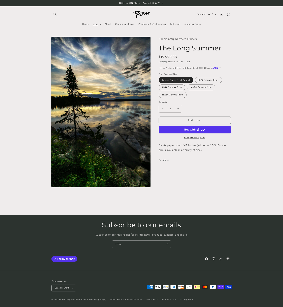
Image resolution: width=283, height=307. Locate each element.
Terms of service (168, 299)
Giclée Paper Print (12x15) (176, 80)
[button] (55, 14)
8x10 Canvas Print (208, 80)
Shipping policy (186, 299)
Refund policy (116, 299)
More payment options (194, 137)
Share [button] (165, 160)
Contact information (133, 299)
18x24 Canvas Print (172, 94)
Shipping (163, 62)
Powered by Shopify (98, 299)
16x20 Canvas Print (201, 87)
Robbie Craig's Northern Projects (73, 299)
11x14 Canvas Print (172, 87)
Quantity (163, 102)
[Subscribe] (167, 244)
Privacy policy (152, 299)
